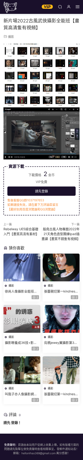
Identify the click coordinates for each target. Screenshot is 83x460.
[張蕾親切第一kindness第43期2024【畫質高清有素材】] (61, 267)
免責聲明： (11, 445)
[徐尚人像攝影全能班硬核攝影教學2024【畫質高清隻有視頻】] (21, 267)
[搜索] (60, 6)
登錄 (14, 422)
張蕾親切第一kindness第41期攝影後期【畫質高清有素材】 (60, 394)
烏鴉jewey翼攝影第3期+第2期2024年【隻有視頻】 (60, 343)
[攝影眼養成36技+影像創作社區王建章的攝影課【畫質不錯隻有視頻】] (21, 319)
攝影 (11, 36)
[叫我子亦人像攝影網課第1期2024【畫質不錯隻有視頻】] (21, 370)
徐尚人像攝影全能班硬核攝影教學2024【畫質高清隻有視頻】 (22, 291)
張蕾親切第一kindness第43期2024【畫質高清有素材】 (60, 291)
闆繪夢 (10, 7)
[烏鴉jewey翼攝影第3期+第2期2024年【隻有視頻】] (61, 319)
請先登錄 (41, 191)
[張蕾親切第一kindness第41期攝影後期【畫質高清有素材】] (61, 370)
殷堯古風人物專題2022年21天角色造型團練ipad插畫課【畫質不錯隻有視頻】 (61, 234)
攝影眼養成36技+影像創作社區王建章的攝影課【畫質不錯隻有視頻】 (22, 343)
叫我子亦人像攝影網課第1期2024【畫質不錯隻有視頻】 (21, 394)
